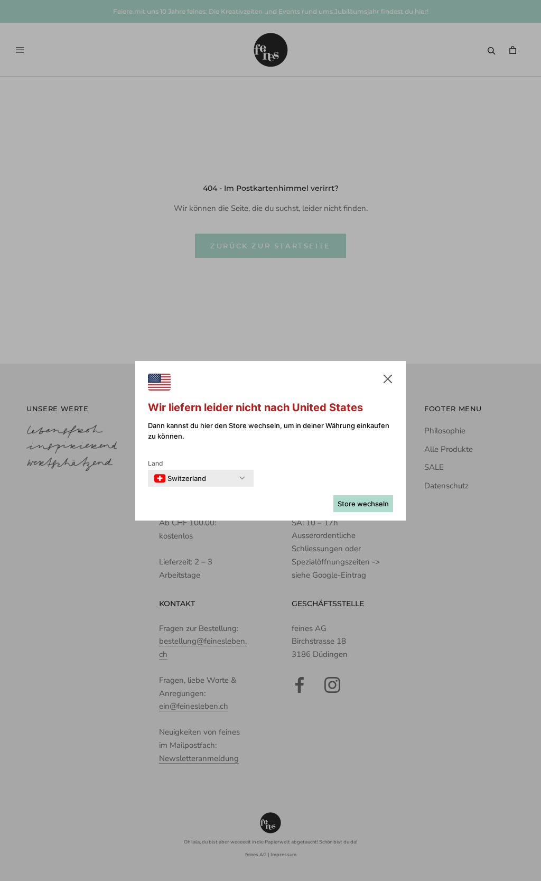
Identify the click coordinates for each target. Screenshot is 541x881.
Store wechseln (363, 503)
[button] (388, 381)
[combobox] (180, 478)
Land (155, 463)
